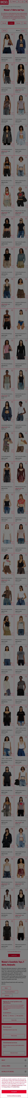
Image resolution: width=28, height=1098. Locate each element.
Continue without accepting (14, 1095)
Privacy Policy (7, 1086)
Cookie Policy (16, 1086)
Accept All (14, 1091)
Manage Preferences (17, 1085)
